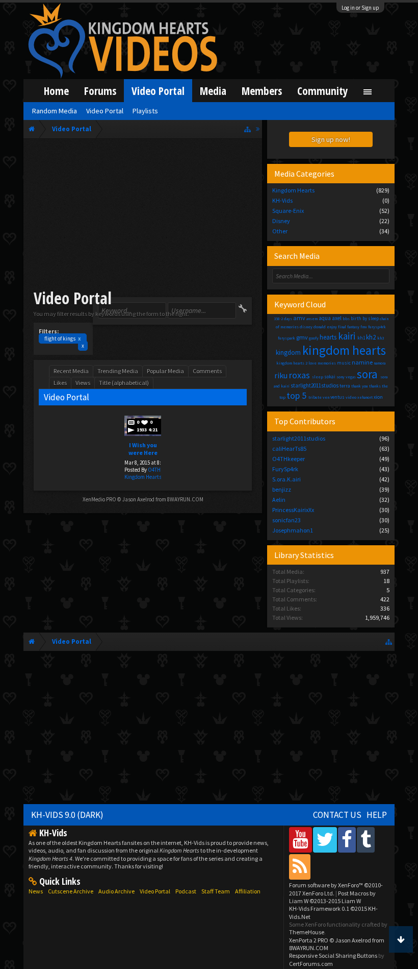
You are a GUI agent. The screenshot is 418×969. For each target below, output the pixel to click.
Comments (207, 371)
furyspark (286, 338)
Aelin (278, 499)
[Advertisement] (143, 215)
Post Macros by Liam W (332, 897)
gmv (302, 337)
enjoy (332, 326)
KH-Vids (282, 200)
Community (322, 90)
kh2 (371, 337)
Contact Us (337, 814)
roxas (299, 375)
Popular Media (165, 371)
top (282, 397)
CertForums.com (311, 963)
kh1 (361, 338)
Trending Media (117, 371)
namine (362, 362)
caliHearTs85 (289, 448)
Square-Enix (288, 210)
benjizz (281, 489)
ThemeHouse (306, 932)
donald (320, 326)
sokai (329, 376)
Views (82, 382)
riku (281, 375)
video (351, 397)
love (312, 363)
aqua (325, 318)
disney (306, 326)
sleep (317, 376)
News (36, 891)
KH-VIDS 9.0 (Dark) (67, 814)
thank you (359, 386)
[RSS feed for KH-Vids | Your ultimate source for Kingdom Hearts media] (300, 866)
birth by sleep (365, 318)
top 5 (296, 395)
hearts (328, 337)
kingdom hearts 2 (291, 363)
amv (299, 318)
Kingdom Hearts (143, 476)
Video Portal (158, 90)
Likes (60, 382)
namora (379, 363)
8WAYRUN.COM (185, 499)
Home (56, 90)
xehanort (365, 397)
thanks (375, 386)
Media (213, 90)
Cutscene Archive (70, 891)
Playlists (145, 110)
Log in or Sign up (360, 7)
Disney (281, 221)
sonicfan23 (286, 520)
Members (262, 90)
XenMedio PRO (99, 499)
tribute (315, 397)
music (344, 363)
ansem (312, 318)
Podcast (185, 891)
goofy (314, 338)
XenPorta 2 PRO (308, 940)
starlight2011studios (314, 385)
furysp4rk (377, 326)
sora (367, 374)
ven (326, 397)
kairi (346, 336)
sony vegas (346, 376)
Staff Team (215, 891)
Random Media (54, 110)
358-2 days (283, 318)
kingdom (288, 352)
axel (337, 318)
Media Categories (304, 173)
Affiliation (247, 891)
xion (378, 397)
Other (280, 231)
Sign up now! (330, 139)
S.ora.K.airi (286, 479)
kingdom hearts (344, 350)
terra (344, 385)
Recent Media (71, 371)
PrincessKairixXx (293, 510)
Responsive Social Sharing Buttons (333, 955)
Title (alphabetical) (124, 382)
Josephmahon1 (292, 530)
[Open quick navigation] (247, 129)
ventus (337, 397)
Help (377, 814)
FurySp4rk (285, 469)
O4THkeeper (288, 459)
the (385, 386)
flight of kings (62, 338)
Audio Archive (116, 891)
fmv (363, 326)
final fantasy (348, 326)
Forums (100, 90)
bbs (346, 318)
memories (327, 363)
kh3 (380, 338)
